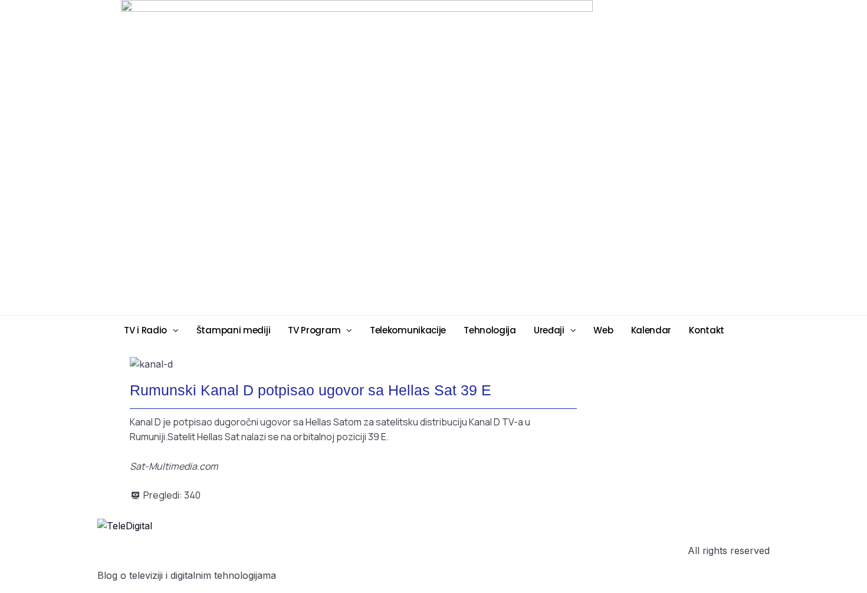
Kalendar (651, 330)
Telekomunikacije (408, 330)
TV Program (314, 330)
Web (603, 330)
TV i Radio (145, 330)
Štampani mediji (233, 330)
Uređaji (549, 330)
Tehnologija (490, 330)
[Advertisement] (525, 157)
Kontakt (706, 330)
